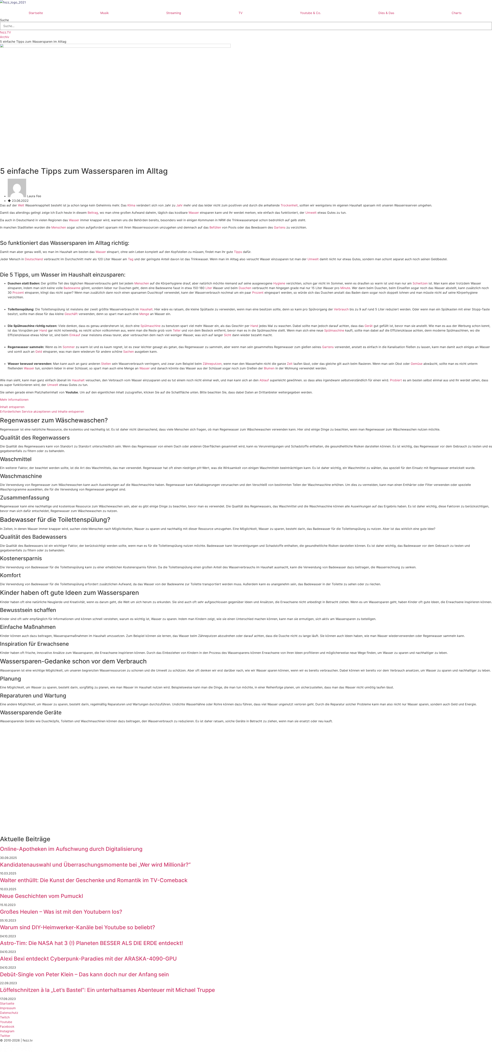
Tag (130, 259)
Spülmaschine (150, 326)
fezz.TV (5, 32)
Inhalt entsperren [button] (12, 407)
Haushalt (146, 309)
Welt (21, 205)
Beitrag (93, 212)
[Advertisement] (115, 753)
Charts (456, 13)
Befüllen (215, 227)
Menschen (58, 227)
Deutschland (34, 259)
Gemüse (416, 364)
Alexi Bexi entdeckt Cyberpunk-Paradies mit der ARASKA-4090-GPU (88, 958)
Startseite (36, 13)
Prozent (18, 292)
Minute (345, 288)
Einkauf (74, 335)
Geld (38, 351)
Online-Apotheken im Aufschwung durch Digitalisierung (71, 849)
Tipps (238, 252)
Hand (254, 326)
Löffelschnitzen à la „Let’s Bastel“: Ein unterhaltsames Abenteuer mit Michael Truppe (107, 990)
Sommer (69, 347)
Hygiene (279, 283)
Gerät (369, 326)
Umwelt (311, 212)
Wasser (194, 212)
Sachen (128, 351)
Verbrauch (341, 309)
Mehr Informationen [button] (14, 399)
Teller (177, 330)
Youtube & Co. (310, 13)
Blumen (269, 368)
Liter (208, 288)
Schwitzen (420, 283)
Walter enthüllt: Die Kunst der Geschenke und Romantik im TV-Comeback (94, 880)
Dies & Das (386, 13)
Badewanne (72, 288)
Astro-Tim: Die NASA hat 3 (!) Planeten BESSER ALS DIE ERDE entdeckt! (91, 943)
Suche (4, 20)
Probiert (396, 380)
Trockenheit (289, 205)
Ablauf (264, 380)
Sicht (227, 335)
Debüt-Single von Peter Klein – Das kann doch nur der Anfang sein (84, 974)
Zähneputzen (212, 364)
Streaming (173, 13)
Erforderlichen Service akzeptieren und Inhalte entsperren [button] (42, 411)
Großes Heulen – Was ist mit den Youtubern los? (61, 911)
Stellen (106, 364)
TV (241, 13)
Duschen (245, 288)
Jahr (179, 205)
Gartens (279, 227)
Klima (131, 205)
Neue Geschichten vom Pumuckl (41, 896)
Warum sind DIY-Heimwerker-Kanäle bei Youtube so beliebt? (77, 927)
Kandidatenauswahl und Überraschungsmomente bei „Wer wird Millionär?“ (95, 864)
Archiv (4, 37)
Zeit (290, 364)
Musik (104, 13)
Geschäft (71, 314)
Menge (144, 314)
